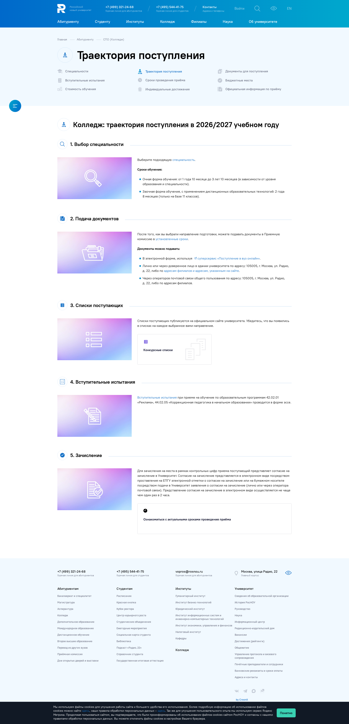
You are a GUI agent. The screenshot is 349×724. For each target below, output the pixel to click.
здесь (85, 710)
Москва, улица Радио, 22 (259, 571)
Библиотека (124, 641)
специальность (183, 160)
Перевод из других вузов (72, 647)
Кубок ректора (125, 608)
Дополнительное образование (75, 621)
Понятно (286, 713)
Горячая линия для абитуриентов (123, 10)
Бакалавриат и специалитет (74, 595)
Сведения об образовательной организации (262, 595)
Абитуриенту (85, 39)
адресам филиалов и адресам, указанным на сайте (201, 271)
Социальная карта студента (134, 634)
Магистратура (66, 602)
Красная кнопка (126, 602)
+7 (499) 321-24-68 (119, 7)
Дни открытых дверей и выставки (78, 660)
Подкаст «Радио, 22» (129, 647)
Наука (238, 615)
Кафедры (181, 638)
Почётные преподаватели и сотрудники (259, 664)
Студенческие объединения (134, 621)
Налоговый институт (188, 631)
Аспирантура (65, 608)
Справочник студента (130, 654)
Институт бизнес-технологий (193, 602)
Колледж (62, 615)
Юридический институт (190, 608)
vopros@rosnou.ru (189, 571)
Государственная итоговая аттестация (140, 660)
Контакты (210, 7)
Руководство (242, 608)
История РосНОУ (245, 602)
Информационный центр (250, 621)
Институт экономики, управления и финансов (204, 625)
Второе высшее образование (74, 641)
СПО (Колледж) (113, 39)
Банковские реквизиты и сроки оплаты (259, 670)
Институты (183, 589)
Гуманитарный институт (190, 595)
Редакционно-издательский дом (254, 628)
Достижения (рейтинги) (249, 641)
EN (289, 8)
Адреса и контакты (246, 677)
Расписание (124, 595)
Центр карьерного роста (131, 615)
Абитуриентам (68, 589)
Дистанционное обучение (73, 634)
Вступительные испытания (157, 397)
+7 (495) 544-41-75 (170, 7)
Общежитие (242, 647)
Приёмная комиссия (70, 654)
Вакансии (241, 634)
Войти (239, 8)
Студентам (124, 589)
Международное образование (75, 628)
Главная (62, 39)
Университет (244, 589)
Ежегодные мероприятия (132, 628)
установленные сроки (172, 239)
